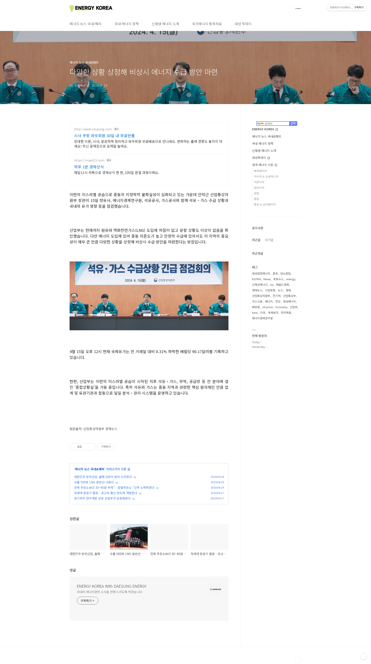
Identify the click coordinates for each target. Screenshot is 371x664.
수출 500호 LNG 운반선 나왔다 (94, 482)
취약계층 (286, 312)
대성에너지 (289, 301)
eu (271, 285)
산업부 (294, 307)
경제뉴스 (257, 290)
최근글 (256, 240)
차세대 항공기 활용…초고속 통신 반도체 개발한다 (105, 493)
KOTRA (256, 279)
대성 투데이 (243, 23)
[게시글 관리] (91, 447)
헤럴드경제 (282, 285)
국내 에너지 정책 (126, 23)
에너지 (269, 301)
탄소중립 (285, 273)
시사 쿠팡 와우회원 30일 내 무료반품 (104, 135)
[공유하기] (85, 447)
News (267, 279)
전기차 (276, 296)
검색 (288, 8)
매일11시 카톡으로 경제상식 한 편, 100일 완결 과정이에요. (116, 172)
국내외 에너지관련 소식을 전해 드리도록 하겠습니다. (110, 592)
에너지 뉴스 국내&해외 (89, 469)
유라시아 (259, 188)
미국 (262, 312)
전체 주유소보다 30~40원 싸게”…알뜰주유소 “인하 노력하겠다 (114, 487)
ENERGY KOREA (263, 129)
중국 (275, 273)
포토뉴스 (278, 279)
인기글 (269, 240)
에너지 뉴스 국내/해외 (86, 23)
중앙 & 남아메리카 (265, 204)
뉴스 (280, 290)
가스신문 (257, 301)
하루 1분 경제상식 (89, 166)
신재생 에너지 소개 (165, 23)
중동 (256, 199)
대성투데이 (259, 157)
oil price (267, 307)
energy (290, 279)
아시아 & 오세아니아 (266, 176)
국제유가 (273, 312)
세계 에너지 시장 (263, 165)
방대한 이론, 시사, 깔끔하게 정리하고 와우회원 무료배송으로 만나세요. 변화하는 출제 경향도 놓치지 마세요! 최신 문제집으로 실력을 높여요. (148, 143)
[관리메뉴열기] (363, 656)
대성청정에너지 (261, 273)
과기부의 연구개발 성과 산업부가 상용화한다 (102, 498)
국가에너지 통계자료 (207, 23)
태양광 (256, 307)
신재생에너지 (260, 285)
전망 (277, 301)
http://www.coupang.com (93, 129)
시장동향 (270, 290)
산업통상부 (289, 296)
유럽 (256, 193)
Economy (281, 307)
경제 (288, 290)
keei (255, 312)
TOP (298, 660)
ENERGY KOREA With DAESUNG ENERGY (111, 586)
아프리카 (259, 182)
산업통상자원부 (261, 296)
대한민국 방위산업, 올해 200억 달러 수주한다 (103, 477)
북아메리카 (260, 171)
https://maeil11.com (89, 160)
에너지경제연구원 (262, 318)
